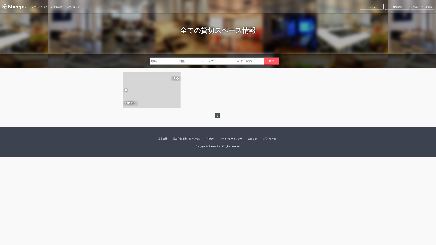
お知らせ (252, 138)
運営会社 (162, 138)
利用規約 (209, 138)
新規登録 (397, 6)
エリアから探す (74, 6)
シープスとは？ (39, 6)
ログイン (371, 6)
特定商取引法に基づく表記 (186, 138)
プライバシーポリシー (231, 138)
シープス (14, 6)
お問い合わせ (269, 138)
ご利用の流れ (57, 6)
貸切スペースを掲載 (422, 6)
